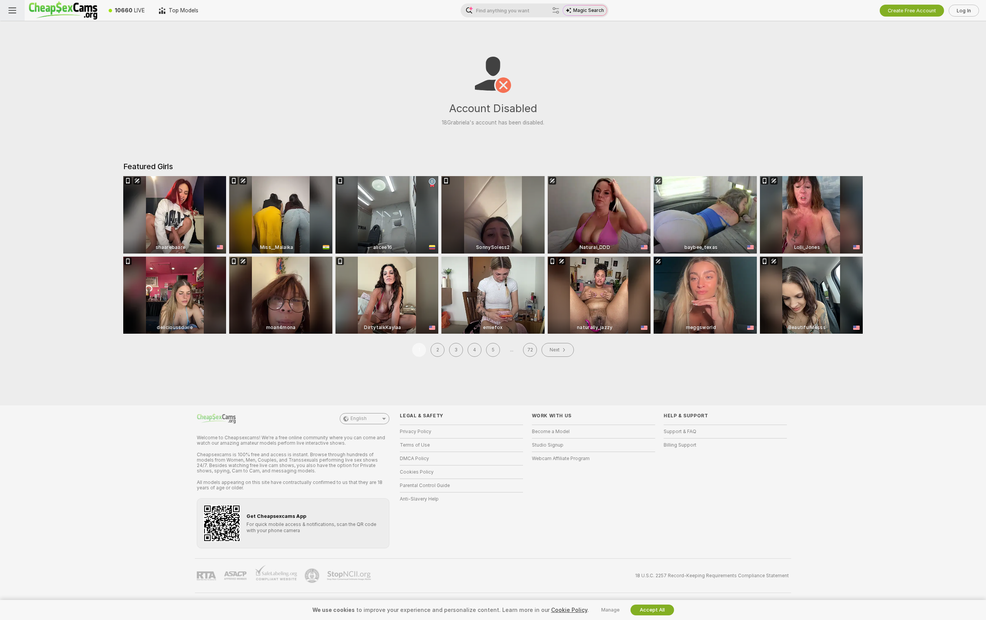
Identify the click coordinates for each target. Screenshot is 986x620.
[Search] (555, 10)
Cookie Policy (569, 610)
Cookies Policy (417, 472)
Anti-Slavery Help (419, 499)
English (358, 418)
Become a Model (551, 431)
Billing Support (680, 445)
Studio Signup (547, 445)
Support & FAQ (680, 431)
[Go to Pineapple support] (313, 575)
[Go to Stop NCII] (349, 575)
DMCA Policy (414, 458)
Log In (964, 10)
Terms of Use (415, 445)
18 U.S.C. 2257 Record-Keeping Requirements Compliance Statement (712, 575)
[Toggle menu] (12, 10)
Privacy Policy (415, 431)
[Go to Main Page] (63, 10)
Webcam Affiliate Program (561, 458)
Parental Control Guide (425, 485)
